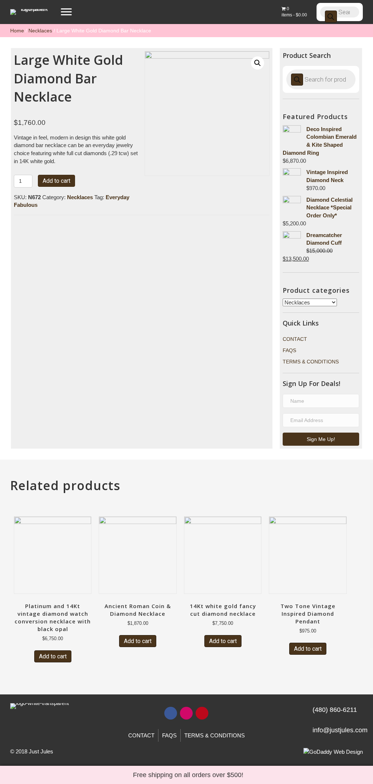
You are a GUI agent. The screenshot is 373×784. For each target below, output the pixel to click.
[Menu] (66, 12)
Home (17, 31)
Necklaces (40, 31)
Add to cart (56, 180)
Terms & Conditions (311, 362)
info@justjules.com (340, 730)
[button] (321, 439)
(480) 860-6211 (335, 709)
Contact (295, 339)
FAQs (289, 350)
